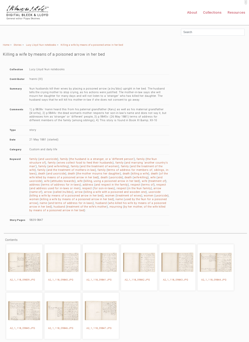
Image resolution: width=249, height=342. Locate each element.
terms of (147, 184)
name (119, 199)
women (110, 195)
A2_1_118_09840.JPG (60, 279)
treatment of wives (129, 195)
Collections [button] (212, 12)
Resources (236, 12)
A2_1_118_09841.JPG (99, 279)
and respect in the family (111, 184)
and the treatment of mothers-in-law (71, 170)
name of (35, 192)
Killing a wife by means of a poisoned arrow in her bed (92, 44)
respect (135, 184)
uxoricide (116, 177)
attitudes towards (62, 181)
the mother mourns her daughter (98, 173)
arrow (157, 188)
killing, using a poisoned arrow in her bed (112, 181)
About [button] (192, 12)
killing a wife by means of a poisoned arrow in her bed (66, 195)
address (34, 184)
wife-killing (141, 177)
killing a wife (140, 173)
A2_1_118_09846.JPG (60, 328)
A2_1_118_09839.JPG (22, 279)
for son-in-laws (104, 188)
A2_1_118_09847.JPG (99, 328)
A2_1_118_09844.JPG (214, 279)
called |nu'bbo (63, 192)
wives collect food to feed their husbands (85, 162)
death (41, 173)
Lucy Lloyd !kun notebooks (41, 44)
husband (101, 203)
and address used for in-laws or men (54, 188)
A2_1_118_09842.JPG (137, 279)
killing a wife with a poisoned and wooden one (115, 192)
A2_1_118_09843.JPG (175, 279)
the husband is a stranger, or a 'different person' (102, 159)
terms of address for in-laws (61, 184)
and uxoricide (48, 159)
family (33, 159)
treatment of (157, 181)
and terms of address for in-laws (71, 203)
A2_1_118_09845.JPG (22, 328)
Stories (18, 44)
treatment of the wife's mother (87, 206)
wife (153, 177)
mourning (116, 206)
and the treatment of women (99, 166)
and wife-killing (58, 166)
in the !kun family (139, 188)
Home (6, 44)
